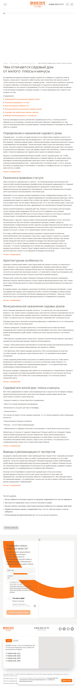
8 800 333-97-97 (41, 628)
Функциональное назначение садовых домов (23, 109)
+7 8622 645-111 (13, 653)
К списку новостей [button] (11, 528)
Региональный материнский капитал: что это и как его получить (31, 515)
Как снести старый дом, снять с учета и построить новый (28, 503)
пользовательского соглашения (20, 586)
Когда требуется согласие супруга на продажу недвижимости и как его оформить (38, 499)
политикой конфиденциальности (37, 679)
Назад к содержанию (12, 172)
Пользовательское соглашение (12, 678)
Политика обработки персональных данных (16, 683)
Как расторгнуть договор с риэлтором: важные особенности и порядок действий (38, 506)
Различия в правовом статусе (17, 103)
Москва (16, 640)
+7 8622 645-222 (13, 656)
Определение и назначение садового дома (22, 99)
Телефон (10, 575)
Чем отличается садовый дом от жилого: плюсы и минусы (55, 63)
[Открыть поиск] (67, 4)
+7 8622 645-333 (13, 658)
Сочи (8, 640)
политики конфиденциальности (20, 588)
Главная (5, 63)
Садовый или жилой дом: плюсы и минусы (22, 112)
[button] (72, 4)
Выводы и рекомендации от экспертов (20, 115)
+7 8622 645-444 (13, 661)
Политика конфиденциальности (12, 681)
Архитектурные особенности (17, 106)
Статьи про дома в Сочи (28, 63)
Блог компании (14, 63)
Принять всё (67, 680)
